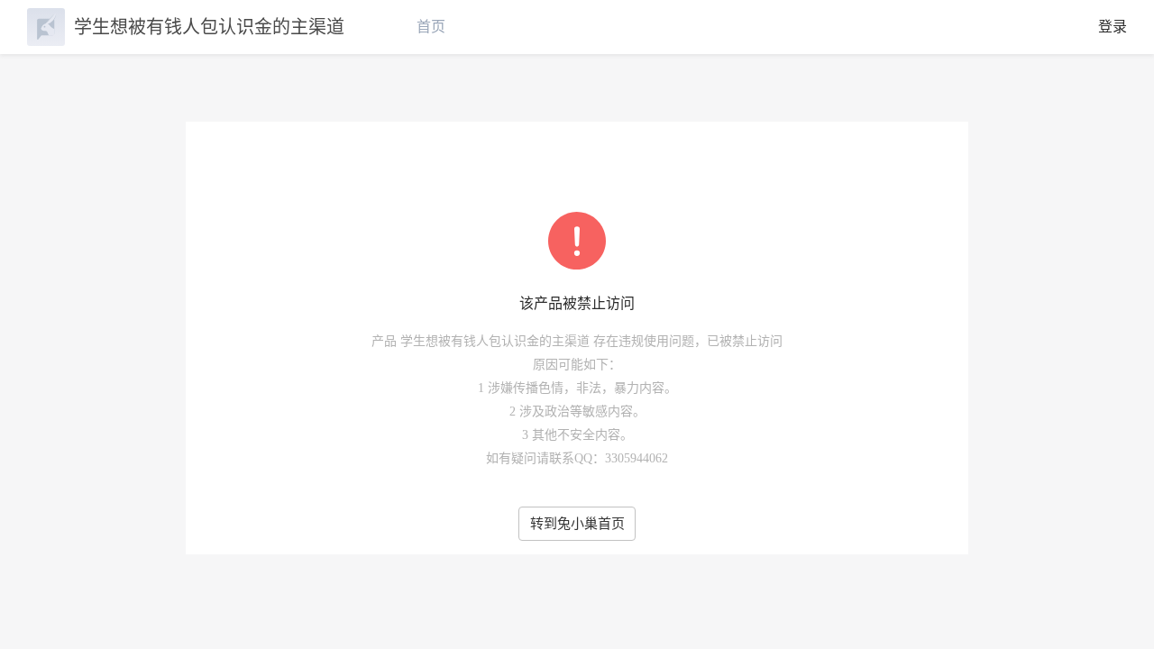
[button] (1118, 606)
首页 (431, 26)
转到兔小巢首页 (577, 523)
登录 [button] (1112, 26)
